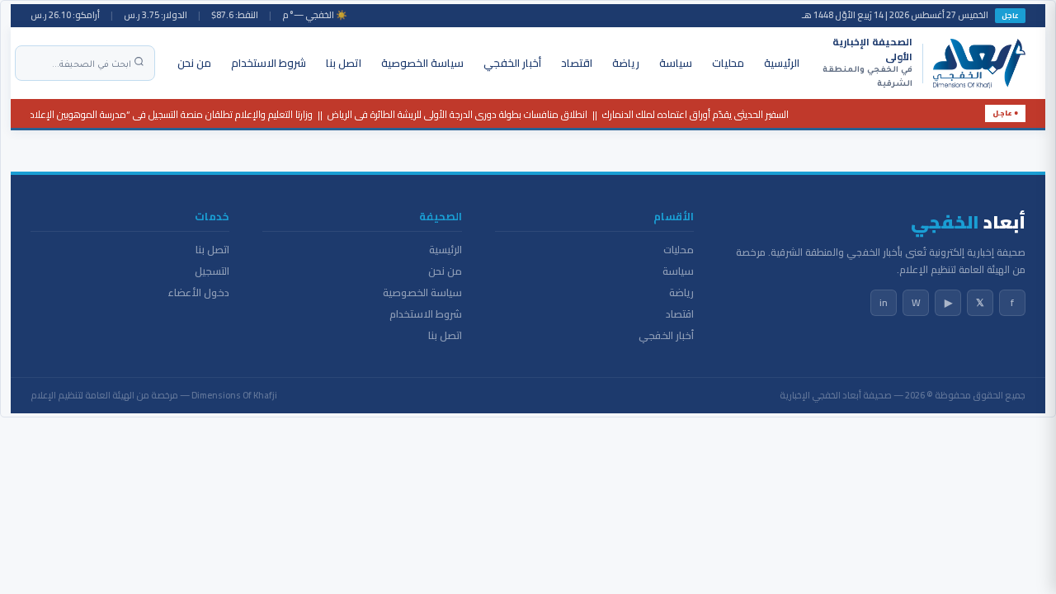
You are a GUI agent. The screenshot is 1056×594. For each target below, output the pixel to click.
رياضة (625, 63)
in (883, 302)
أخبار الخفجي (512, 63)
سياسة (675, 63)
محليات (728, 63)
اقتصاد (576, 63)
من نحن (194, 63)
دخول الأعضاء (198, 292)
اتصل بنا (343, 63)
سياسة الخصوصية (422, 63)
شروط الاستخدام (268, 63)
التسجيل (212, 271)
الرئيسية (781, 63)
